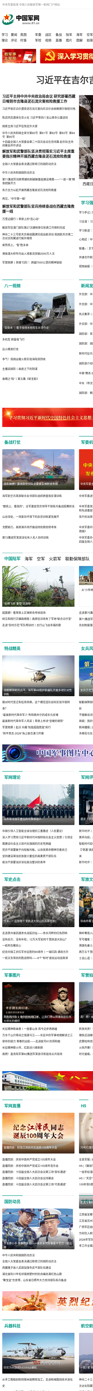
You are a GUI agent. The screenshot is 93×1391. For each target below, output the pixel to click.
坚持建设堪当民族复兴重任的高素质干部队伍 (29, 856)
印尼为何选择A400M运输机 (20, 1374)
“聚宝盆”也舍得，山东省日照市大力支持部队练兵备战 (34, 1280)
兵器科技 (12, 1332)
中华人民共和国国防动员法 (18, 1255)
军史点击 (12, 879)
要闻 (14, 34)
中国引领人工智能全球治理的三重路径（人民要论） (33, 831)
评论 (14, 40)
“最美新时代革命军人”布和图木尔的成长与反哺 (30, 715)
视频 (48, 40)
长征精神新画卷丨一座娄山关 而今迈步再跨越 (29, 1029)
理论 (5, 40)
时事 (23, 40)
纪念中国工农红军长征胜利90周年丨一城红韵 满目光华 (35, 952)
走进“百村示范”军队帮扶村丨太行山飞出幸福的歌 (31, 625)
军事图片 (12, 975)
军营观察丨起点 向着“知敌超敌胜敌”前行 (26, 727)
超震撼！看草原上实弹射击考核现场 (24, 612)
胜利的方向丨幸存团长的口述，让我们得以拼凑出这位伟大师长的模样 (37, 1019)
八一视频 (12, 286)
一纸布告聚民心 (11, 945)
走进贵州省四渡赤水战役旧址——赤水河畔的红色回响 (34, 933)
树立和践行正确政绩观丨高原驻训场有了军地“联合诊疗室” (37, 619)
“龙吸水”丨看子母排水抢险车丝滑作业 (26, 327)
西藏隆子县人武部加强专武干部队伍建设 (26, 1267)
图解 (79, 40)
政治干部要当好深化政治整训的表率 (24, 862)
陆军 (69, 34)
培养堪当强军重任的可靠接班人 (23, 819)
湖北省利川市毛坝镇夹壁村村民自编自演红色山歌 (32, 1274)
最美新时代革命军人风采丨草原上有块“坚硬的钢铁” (33, 721)
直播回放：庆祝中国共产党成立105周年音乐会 (30, 1166)
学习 (5, 34)
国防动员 (12, 1201)
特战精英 (12, 648)
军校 (38, 40)
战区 (48, 34)
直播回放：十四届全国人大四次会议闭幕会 (28, 1178)
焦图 (23, 34)
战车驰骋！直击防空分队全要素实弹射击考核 (31, 484)
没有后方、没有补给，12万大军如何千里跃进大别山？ (35, 939)
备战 (59, 34)
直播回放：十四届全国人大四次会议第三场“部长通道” (34, 1172)
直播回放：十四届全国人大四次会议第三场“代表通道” (34, 1184)
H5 (83, 1106)
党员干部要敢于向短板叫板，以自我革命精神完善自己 (34, 849)
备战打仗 (12, 442)
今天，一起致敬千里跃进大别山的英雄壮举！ (31, 921)
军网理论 (12, 777)
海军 (79, 34)
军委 (38, 34)
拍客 (90, 40)
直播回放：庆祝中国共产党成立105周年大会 (29, 1159)
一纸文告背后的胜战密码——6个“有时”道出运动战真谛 (35, 958)
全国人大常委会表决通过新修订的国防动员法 (29, 1261)
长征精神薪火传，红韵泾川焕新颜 (22, 1047)
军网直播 (12, 1106)
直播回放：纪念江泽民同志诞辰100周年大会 (30, 1147)
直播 (59, 40)
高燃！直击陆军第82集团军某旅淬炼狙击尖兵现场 (32, 1054)
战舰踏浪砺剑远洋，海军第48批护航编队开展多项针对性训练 (38, 692)
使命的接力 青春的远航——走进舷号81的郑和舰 (31, 1041)
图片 (69, 40)
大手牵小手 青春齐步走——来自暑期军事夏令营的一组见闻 (38, 1245)
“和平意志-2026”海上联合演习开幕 (23, 733)
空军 (90, 34)
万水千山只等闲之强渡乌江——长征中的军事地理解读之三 (37, 1035)
